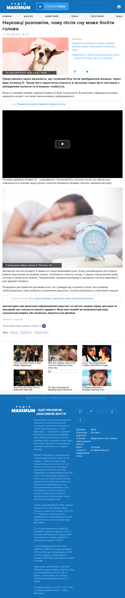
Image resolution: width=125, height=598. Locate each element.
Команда (80, 429)
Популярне (97, 16)
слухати (55, 6)
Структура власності (81, 434)
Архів (93, 429)
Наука (13, 332)
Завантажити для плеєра (104, 438)
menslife (18, 319)
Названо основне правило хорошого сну (41, 104)
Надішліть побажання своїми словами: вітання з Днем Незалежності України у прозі (93, 46)
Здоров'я (26, 332)
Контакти (95, 432)
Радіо (119, 16)
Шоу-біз (28, 16)
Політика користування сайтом (83, 441)
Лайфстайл (52, 16)
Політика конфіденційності (100, 448)
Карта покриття (81, 448)
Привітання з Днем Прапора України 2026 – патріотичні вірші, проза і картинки (95, 56)
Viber (44, 326)
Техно (74, 16)
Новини (7, 16)
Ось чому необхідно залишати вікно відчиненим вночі (61, 298)
